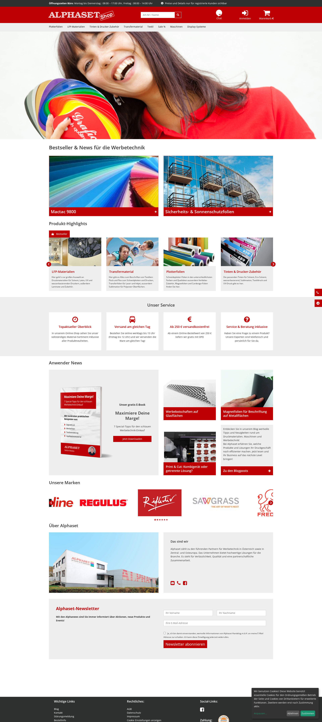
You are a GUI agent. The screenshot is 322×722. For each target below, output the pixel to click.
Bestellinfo (60, 720)
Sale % (162, 26)
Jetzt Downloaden (132, 438)
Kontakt (58, 712)
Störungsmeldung (64, 716)
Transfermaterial (133, 26)
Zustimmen (307, 713)
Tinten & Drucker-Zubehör (104, 26)
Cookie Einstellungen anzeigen (144, 720)
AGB (129, 709)
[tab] (155, 519)
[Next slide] (273, 264)
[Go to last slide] (48, 264)
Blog (56, 709)
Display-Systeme (196, 26)
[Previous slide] (51, 502)
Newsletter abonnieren (185, 644)
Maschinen (176, 26)
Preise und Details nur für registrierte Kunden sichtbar (196, 3)
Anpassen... (260, 713)
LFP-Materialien (76, 26)
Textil (150, 26)
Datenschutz (134, 712)
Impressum (133, 716)
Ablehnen (292, 713)
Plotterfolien (56, 26)
